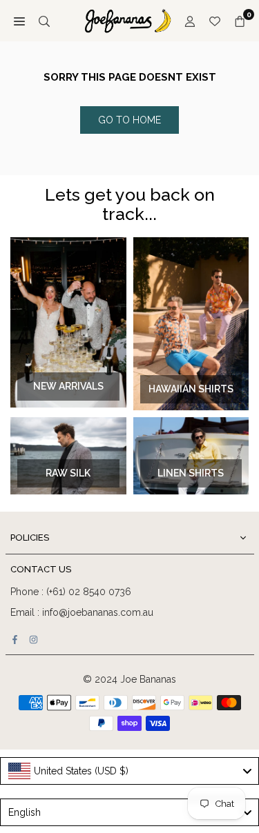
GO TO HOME (129, 120)
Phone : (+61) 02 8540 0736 (70, 591)
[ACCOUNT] (190, 20)
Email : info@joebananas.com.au (81, 612)
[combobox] (129, 771)
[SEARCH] (44, 20)
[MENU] (19, 20)
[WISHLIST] (214, 20)
